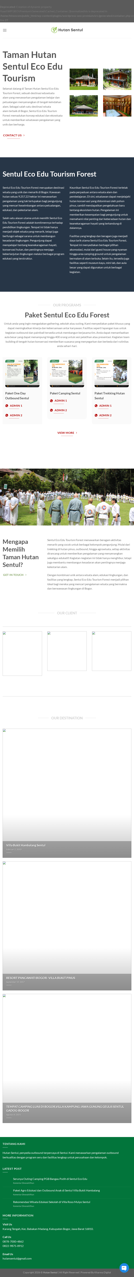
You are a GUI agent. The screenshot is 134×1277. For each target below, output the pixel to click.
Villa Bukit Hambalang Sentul (26, 845)
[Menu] (5, 30)
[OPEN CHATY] (124, 1268)
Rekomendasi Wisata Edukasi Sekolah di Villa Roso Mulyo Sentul (51, 1202)
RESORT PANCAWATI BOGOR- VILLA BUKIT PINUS (40, 978)
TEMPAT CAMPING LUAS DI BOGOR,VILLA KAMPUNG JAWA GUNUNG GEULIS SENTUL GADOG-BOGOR (65, 1108)
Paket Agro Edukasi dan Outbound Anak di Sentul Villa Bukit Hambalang (56, 1190)
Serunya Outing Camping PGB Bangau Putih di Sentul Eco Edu (50, 1178)
